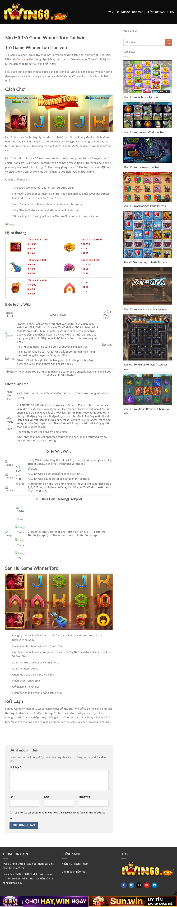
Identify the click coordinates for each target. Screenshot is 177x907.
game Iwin (28, 59)
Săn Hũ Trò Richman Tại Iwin (140, 97)
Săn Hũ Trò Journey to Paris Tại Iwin (145, 262)
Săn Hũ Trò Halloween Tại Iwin (141, 167)
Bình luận (15, 767)
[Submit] (168, 42)
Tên (12, 797)
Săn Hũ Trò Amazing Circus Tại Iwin (144, 206)
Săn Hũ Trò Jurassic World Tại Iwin (144, 132)
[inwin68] (35, 12)
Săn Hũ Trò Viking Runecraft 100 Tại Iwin (145, 366)
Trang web (84, 797)
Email (48, 797)
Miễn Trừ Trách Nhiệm (160, 12)
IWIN (110, 12)
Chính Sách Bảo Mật (130, 12)
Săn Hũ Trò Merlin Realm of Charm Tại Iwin (146, 411)
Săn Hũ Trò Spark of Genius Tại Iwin (145, 309)
